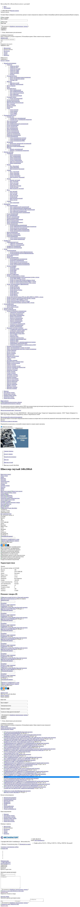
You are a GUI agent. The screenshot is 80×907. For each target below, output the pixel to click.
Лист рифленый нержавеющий (18, 211)
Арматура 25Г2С (14, 66)
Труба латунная (14, 187)
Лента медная (13, 192)
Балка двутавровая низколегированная (20, 77)
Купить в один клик (18, 891)
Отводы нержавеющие (16, 319)
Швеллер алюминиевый (16, 161)
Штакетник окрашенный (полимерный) (20, 143)
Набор (2, 494)
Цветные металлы (8, 800)
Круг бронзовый (14, 166)
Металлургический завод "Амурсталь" (11, 410)
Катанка (12, 74)
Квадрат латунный (15, 180)
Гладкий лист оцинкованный (18, 118)
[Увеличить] (9, 508)
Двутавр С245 (13, 80)
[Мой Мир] (6, 545)
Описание (3, 497)
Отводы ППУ (13, 335)
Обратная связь (5, 861)
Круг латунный (14, 181)
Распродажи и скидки (9, 394)
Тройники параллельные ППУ (18, 339)
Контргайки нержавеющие (17, 315)
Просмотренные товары (7, 729)
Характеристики (5, 498)
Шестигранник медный (16, 198)
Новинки (6, 391)
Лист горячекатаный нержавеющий (19, 207)
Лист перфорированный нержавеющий (20, 208)
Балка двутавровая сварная (17, 78)
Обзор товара (4, 492)
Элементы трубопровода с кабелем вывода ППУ (23, 344)
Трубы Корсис (14, 294)
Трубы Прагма (14, 295)
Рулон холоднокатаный (16, 98)
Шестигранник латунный (17, 188)
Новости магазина (7, 426)
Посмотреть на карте (25, 844)
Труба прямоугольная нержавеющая (19, 229)
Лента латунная (14, 183)
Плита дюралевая (14, 174)
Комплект (3, 495)
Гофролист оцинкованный (17, 245)
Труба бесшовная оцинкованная (18, 259)
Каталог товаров (5, 60)
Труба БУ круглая (8, 807)
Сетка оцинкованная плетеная (18, 138)
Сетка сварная (14, 111)
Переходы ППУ (14, 336)
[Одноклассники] (4, 545)
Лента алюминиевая (15, 157)
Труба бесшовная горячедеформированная (21, 252)
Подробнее (3, 603)
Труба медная (13, 197)
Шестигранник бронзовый (17, 168)
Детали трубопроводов (10, 809)
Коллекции (7, 51)
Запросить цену (14, 904)
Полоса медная (14, 195)
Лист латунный (14, 184)
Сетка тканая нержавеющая (17, 239)
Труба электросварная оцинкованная (20, 264)
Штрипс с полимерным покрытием (19, 150)
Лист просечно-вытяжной (17, 92)
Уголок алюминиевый (16, 160)
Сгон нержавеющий (15, 322)
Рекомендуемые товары (10, 395)
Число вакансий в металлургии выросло (11, 417)
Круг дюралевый (14, 171)
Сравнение (12, 604)
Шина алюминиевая (15, 163)
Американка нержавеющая (17, 312)
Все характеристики (6, 513)
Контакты (6, 55)
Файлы (2, 505)
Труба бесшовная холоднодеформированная (21, 253)
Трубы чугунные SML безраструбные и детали (22, 280)
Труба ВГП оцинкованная (17, 260)
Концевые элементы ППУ (17, 332)
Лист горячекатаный (15, 90)
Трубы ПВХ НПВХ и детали (17, 278)
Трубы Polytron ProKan (16, 290)
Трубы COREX (14, 285)
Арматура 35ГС (14, 67)
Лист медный (13, 194)
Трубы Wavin (13, 291)
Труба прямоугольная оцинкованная (19, 263)
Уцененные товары (9, 396)
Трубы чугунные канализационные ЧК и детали (23, 283)
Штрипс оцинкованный (16, 149)
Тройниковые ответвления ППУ (18, 343)
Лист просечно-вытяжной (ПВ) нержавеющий (22, 209)
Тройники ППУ (14, 340)
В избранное (4, 606)
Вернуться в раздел (6, 491)
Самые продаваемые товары (8, 728)
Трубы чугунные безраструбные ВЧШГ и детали (23, 281)
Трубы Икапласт (14, 292)
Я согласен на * (15, 889)
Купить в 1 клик (15, 539)
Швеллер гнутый (14, 83)
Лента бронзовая (14, 167)
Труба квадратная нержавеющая (18, 228)
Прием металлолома (9, 398)
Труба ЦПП (13, 273)
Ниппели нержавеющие (16, 318)
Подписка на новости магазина (9, 421)
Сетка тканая (13, 112)
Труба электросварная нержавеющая (19, 230)
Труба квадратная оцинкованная (18, 261)
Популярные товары (9, 392)
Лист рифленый (14, 94)
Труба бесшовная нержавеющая (18, 225)
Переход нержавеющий (16, 321)
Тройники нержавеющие (16, 325)
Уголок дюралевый (15, 176)
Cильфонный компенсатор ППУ (18, 329)
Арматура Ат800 (14, 71)
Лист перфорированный (16, 91)
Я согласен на (15, 26)
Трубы (5, 804)
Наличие (3, 504)
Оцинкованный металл (10, 799)
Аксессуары (4, 499)
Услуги (6, 52)
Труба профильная (9, 806)
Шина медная (13, 199)
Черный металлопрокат (10, 797)
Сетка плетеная (14, 109)
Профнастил (7, 803)
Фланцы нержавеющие (16, 326)
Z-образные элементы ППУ (17, 330)
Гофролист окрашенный (16, 243)
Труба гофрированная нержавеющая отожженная (23, 226)
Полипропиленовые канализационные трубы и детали (24, 277)
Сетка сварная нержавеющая (17, 237)
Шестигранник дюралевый (17, 177)
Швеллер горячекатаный (16, 84)
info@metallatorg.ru (39, 840)
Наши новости (4, 400)
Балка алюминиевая (15, 154)
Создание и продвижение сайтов (9, 847)
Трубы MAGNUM (15, 288)
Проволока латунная (15, 185)
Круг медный (13, 191)
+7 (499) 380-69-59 (5, 862)
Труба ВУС (13, 267)
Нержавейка (7, 802)
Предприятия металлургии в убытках (11, 403)
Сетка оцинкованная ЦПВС (17, 140)
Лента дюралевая (14, 173)
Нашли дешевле (14, 540)
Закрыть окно (4, 38)
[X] (8, 545)
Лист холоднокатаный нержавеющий (20, 212)
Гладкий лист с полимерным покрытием (21, 119)
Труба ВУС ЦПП (14, 268)
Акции (5, 53)
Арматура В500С (14, 73)
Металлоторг (7, 48)
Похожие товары (5, 502)
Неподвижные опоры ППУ (17, 333)
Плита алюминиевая (15, 159)
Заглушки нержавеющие (16, 314)
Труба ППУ (13, 271)
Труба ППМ (13, 270)
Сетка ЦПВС (13, 114)
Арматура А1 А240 (15, 69)
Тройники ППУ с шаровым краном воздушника (23, 342)
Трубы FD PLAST (15, 287)
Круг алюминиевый (15, 156)
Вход (5, 6)
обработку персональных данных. (19, 26)
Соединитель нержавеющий (17, 323)
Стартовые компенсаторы (17, 337)
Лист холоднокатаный (16, 95)
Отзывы (3, 501)
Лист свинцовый (14, 202)
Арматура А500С (14, 70)
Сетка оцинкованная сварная (17, 139)
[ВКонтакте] (1, 545)
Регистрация (7, 8)
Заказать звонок (14, 10)
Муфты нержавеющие (16, 316)
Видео (2, 506)
